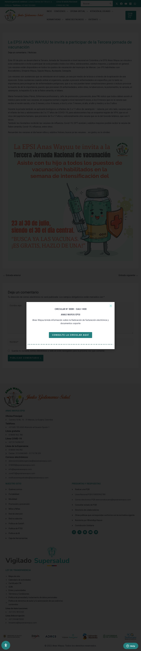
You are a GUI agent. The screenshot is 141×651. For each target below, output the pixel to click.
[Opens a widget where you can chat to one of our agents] (130, 646)
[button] (111, 306)
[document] (70, 325)
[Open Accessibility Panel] (5, 645)
